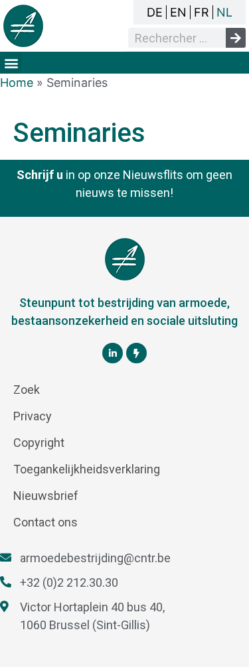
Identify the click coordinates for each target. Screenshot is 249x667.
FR (201, 12)
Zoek (26, 389)
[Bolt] (136, 353)
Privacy (32, 416)
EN (178, 12)
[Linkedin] (112, 353)
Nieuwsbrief (45, 496)
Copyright (38, 443)
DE (155, 12)
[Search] (236, 38)
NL (224, 12)
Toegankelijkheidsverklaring (86, 469)
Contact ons (45, 522)
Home (16, 83)
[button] (11, 63)
